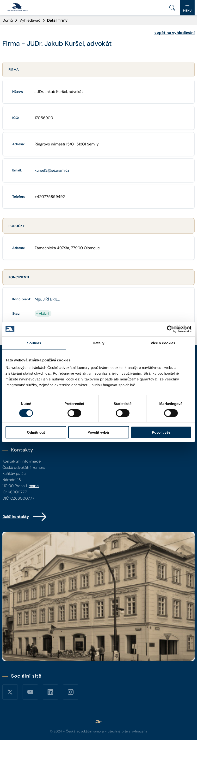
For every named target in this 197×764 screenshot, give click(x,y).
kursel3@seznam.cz (52, 170)
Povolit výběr (98, 432)
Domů (7, 20)
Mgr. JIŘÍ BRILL (47, 299)
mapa (34, 485)
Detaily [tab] (99, 343)
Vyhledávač (29, 20)
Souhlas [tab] (34, 343)
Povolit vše (161, 432)
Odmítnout (36, 432)
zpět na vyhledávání (174, 32)
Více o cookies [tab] (163, 343)
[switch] (74, 413)
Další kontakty (15, 516)
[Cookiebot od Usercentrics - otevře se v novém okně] (170, 329)
